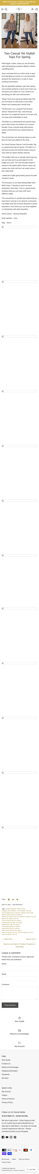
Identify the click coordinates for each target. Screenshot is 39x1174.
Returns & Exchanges (10, 1067)
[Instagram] (11, 1137)
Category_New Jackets (9, 911)
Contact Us (6, 1064)
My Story (5, 1078)
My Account (6, 1091)
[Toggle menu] (2, 9)
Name (4, 964)
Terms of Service (8, 1099)
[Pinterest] (15, 1137)
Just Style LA (11, 1168)
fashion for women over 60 (10, 918)
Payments (5, 1074)
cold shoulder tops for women (11, 913)
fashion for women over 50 (27, 916)
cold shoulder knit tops (24, 911)
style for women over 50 (25, 932)
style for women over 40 (9, 932)
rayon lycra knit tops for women (11, 930)
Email (4, 974)
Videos (4, 1095)
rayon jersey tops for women (11, 928)
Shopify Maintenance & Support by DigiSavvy (13, 1170)
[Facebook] (3, 1137)
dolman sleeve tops (27, 913)
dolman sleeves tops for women (12, 915)
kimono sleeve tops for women (11, 920)
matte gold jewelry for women (11, 926)
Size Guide (6, 1060)
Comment (5, 984)
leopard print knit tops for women (12, 922)
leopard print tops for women (11, 924)
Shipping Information (10, 1071)
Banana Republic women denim (15, 909)
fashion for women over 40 (10, 916)
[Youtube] (7, 1137)
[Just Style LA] (19, 9)
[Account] (31, 9)
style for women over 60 (9, 934)
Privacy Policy (7, 1102)
